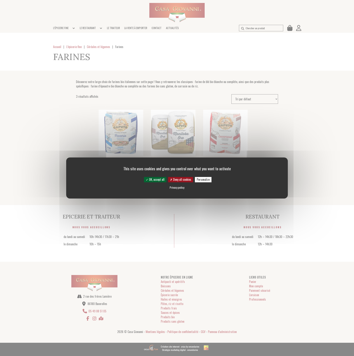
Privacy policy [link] (177, 188)
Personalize (203, 179)
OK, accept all (156, 179)
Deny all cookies (181, 179)
